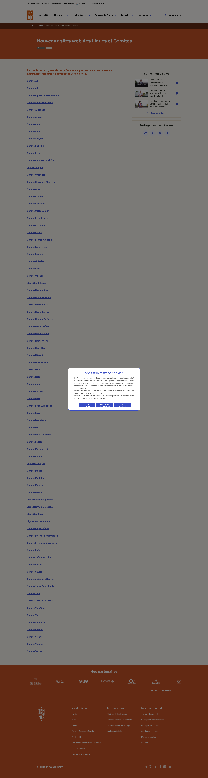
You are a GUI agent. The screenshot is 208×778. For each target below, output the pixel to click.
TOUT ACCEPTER (123, 405)
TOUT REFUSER (87, 405)
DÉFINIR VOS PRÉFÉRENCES (105, 405)
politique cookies (98, 398)
